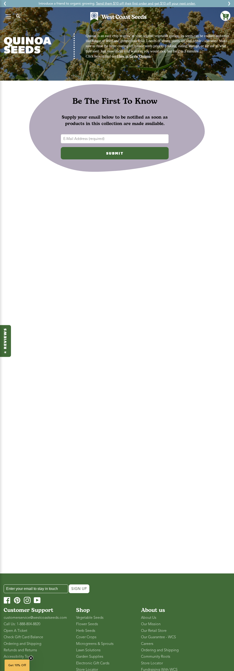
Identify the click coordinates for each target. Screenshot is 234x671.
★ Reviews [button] (5, 341)
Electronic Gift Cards (92, 663)
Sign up (79, 588)
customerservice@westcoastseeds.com (35, 617)
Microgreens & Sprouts (95, 643)
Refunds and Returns (20, 650)
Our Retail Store (154, 630)
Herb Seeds (85, 630)
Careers (147, 643)
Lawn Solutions (88, 650)
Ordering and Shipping (22, 643)
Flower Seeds (87, 624)
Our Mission (151, 624)
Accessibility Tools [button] (18, 656)
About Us (148, 617)
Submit (115, 153)
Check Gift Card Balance (23, 637)
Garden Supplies (89, 656)
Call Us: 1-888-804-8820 (22, 624)
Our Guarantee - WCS (158, 637)
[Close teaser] (31, 658)
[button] (225, 16)
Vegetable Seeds (90, 617)
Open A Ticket (15, 630)
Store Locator (152, 663)
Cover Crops (86, 637)
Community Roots (155, 656)
